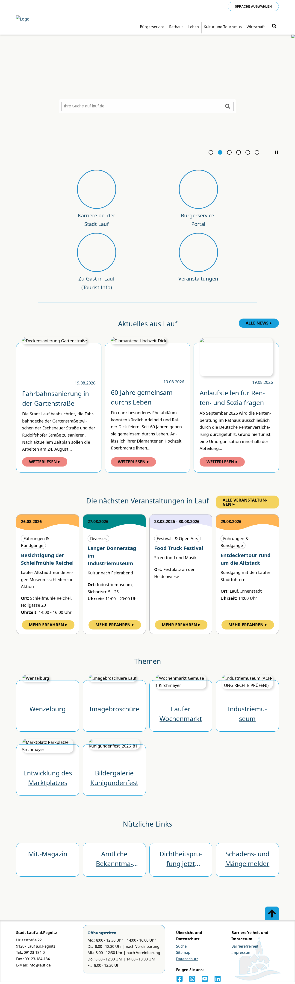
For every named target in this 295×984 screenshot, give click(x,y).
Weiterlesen (43, 461)
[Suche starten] (227, 106)
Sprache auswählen (253, 6)
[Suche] (274, 27)
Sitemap (183, 952)
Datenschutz (187, 958)
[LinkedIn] (217, 978)
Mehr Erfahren (46, 624)
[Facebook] (179, 978)
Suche (181, 946)
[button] (276, 152)
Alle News (257, 323)
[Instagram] (192, 978)
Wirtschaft (256, 26)
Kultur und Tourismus (223, 26)
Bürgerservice (152, 26)
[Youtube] (204, 978)
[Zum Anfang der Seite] (272, 913)
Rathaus (176, 26)
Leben (193, 26)
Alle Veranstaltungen (245, 502)
